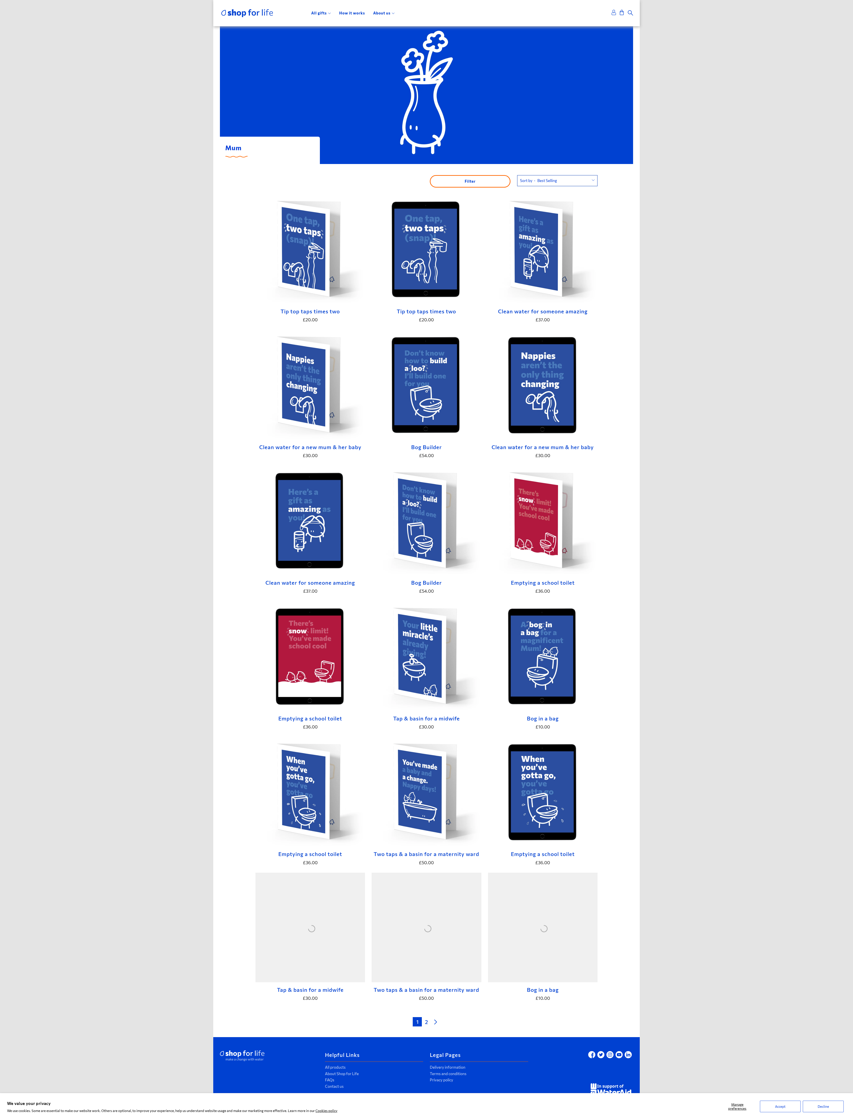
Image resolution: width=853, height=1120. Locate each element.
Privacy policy (441, 1080)
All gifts (319, 13)
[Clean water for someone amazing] (543, 249)
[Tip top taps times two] (310, 249)
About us (382, 13)
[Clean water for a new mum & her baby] (310, 384)
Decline (823, 1106)
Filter (470, 181)
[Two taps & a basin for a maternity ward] (426, 791)
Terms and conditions (448, 1073)
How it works (352, 13)
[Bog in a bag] (543, 656)
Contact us (334, 1086)
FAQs (329, 1080)
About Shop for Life (342, 1073)
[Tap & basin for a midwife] (426, 656)
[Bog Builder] (426, 384)
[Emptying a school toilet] (543, 520)
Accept (780, 1106)
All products (335, 1067)
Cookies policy (326, 1111)
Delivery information (447, 1067)
